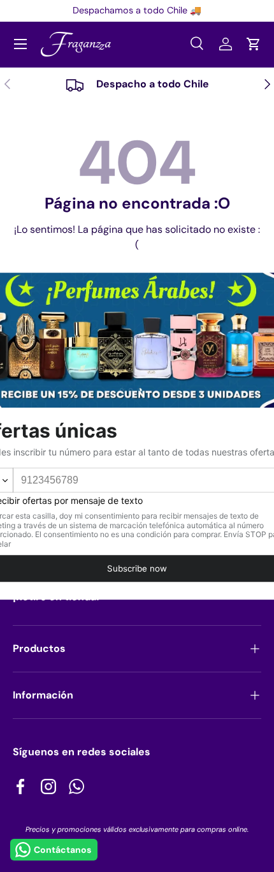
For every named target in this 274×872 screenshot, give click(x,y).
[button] (254, 44)
